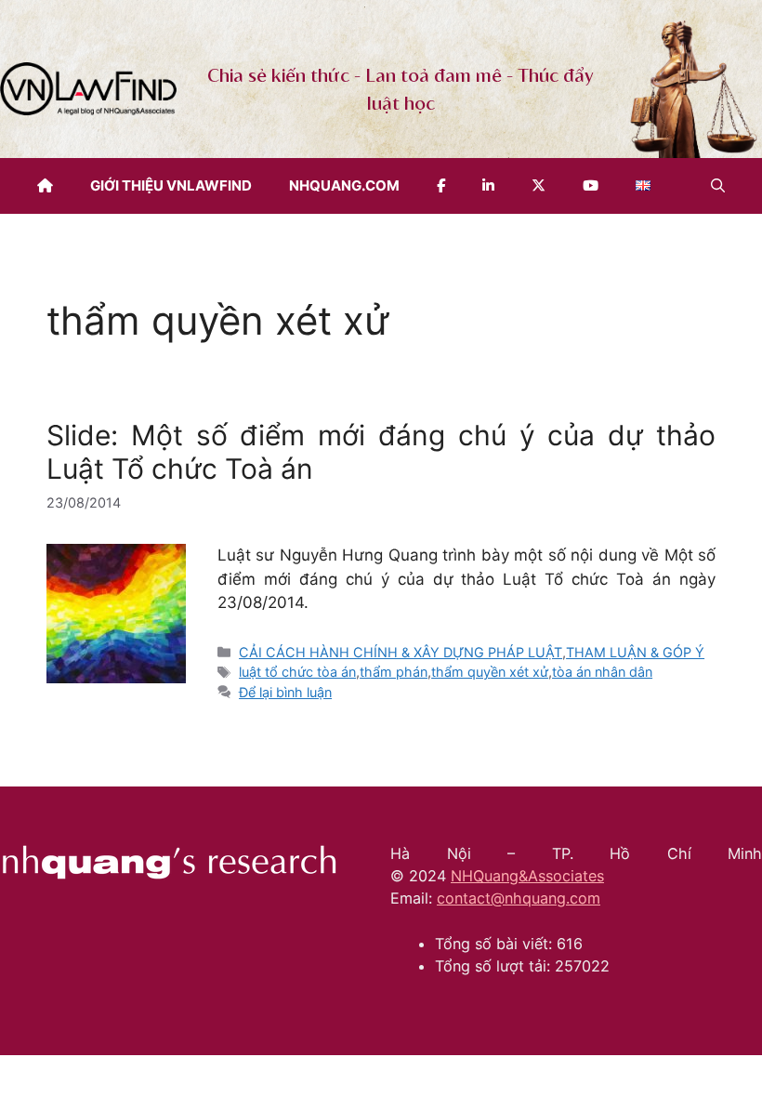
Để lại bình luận (285, 692)
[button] (717, 186)
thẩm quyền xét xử (489, 672)
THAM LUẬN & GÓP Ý (635, 652)
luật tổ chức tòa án (297, 672)
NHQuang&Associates (527, 875)
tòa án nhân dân (602, 672)
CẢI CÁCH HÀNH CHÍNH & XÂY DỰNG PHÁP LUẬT (400, 652)
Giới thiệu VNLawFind (171, 185)
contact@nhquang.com (518, 898)
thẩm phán (393, 672)
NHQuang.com (344, 185)
